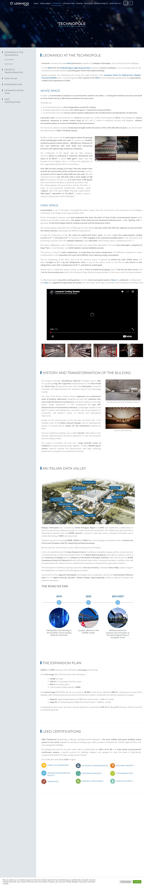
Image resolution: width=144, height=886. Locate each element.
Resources (88, 3)
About (36, 3)
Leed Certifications (12, 100)
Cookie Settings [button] (126, 882)
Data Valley (10, 78)
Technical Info (69, 3)
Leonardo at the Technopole (13, 53)
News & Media (45, 3)
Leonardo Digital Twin (14, 91)
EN (126, 3)
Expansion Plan (13, 84)
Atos (46, 283)
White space (9, 60)
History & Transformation (13, 71)
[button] (43, 602)
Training (79, 3)
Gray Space (8, 64)
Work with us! (115, 3)
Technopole (57, 3)
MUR (49, 68)
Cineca (69, 63)
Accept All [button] (137, 882)
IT (130, 3)
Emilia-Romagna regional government (75, 68)
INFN (97, 78)
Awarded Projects (101, 3)
